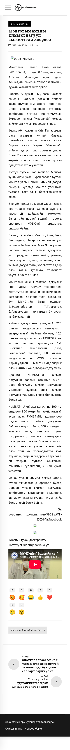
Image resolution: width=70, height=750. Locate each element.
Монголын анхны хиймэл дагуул (28, 630)
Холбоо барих (34, 728)
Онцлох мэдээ (19, 23)
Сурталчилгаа (13, 728)
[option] (35, 58)
